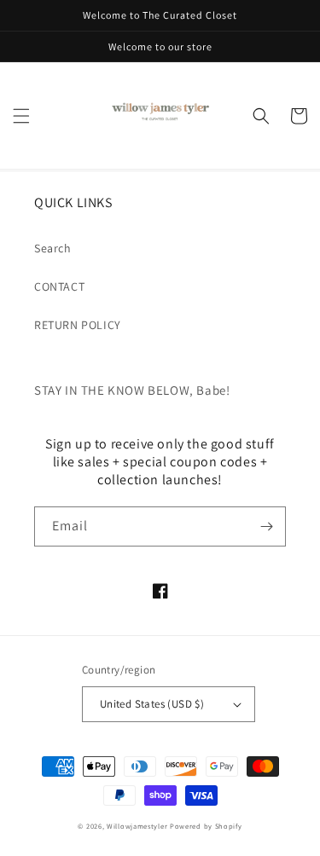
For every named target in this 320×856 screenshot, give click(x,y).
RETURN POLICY (77, 325)
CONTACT (59, 286)
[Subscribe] (266, 526)
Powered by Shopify (206, 825)
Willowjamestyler (137, 825)
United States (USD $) (152, 704)
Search (53, 248)
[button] (21, 116)
